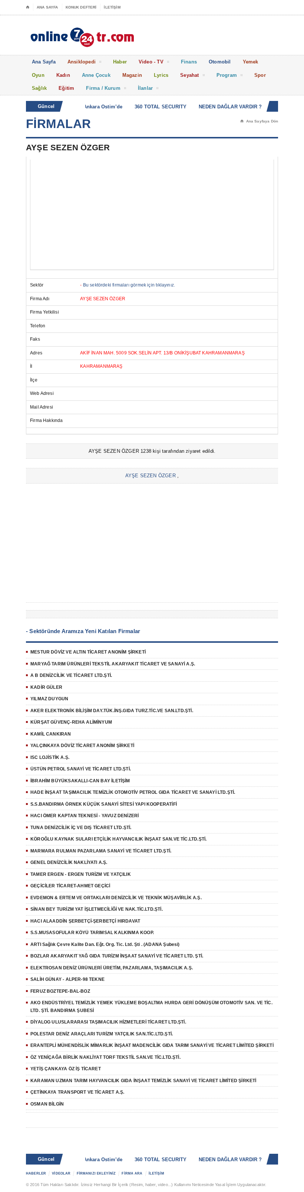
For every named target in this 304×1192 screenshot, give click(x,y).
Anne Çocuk (96, 75)
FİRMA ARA (132, 1173)
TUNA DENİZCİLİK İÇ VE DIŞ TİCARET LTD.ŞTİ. (81, 827)
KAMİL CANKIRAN (50, 734)
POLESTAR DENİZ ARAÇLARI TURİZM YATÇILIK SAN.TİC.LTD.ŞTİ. (101, 1034)
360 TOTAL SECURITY (154, 106)
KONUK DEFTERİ (81, 7)
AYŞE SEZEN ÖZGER (150, 475)
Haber (120, 62)
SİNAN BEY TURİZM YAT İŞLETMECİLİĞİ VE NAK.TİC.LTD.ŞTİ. (96, 909)
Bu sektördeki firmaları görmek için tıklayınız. (129, 285)
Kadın (63, 75)
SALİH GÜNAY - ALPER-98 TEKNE (67, 979)
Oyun (38, 75)
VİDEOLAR (61, 1173)
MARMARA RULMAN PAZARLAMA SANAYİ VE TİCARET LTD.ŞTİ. (100, 851)
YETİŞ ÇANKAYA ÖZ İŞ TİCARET (65, 1068)
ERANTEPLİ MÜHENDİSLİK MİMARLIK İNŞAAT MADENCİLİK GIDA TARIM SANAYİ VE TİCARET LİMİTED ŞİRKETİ (152, 1045)
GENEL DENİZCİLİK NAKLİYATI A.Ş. (69, 862)
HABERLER (36, 1173)
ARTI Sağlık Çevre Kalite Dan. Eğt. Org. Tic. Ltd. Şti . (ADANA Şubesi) (105, 944)
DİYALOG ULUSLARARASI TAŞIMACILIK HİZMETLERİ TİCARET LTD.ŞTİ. (108, 1022)
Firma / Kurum (103, 88)
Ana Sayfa (44, 62)
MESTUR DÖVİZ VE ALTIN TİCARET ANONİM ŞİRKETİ (88, 652)
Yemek (250, 62)
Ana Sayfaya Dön (259, 121)
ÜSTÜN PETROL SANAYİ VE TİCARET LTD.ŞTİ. (80, 769)
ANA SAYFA (47, 7)
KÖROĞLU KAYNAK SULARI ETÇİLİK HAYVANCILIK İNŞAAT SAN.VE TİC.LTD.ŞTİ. (118, 839)
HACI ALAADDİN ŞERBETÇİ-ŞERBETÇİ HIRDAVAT (85, 921)
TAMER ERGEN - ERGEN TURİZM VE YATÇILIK (80, 874)
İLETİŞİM (112, 7)
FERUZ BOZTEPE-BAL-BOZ (60, 991)
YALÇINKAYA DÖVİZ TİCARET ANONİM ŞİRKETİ (82, 745)
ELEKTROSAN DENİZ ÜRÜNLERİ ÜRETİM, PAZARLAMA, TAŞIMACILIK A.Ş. (111, 967)
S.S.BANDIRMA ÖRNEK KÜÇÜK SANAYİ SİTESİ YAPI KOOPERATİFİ (103, 804)
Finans (189, 62)
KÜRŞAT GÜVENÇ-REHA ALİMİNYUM (71, 722)
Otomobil (220, 62)
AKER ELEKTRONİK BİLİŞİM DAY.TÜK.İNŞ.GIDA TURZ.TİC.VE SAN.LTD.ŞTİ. (111, 710)
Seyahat (189, 75)
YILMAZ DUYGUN (49, 698)
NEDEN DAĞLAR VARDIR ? (223, 106)
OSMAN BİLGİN (47, 1104)
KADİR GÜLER (46, 687)
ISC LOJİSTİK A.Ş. (49, 757)
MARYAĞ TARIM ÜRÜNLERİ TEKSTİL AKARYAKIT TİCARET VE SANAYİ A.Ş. (112, 664)
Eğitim (66, 88)
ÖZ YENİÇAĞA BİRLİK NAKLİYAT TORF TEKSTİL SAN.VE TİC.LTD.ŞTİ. (105, 1057)
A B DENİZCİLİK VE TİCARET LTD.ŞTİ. (71, 675)
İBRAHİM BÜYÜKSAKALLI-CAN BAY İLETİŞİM (80, 780)
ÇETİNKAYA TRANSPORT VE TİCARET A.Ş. (77, 1092)
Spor (260, 75)
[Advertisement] (152, 214)
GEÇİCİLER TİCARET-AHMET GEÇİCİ (70, 885)
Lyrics (161, 75)
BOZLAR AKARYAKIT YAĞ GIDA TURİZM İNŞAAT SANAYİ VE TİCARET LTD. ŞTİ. (116, 956)
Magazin (132, 75)
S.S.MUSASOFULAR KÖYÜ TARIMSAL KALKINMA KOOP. (92, 932)
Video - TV (151, 62)
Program (227, 75)
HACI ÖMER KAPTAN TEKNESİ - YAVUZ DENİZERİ (84, 815)
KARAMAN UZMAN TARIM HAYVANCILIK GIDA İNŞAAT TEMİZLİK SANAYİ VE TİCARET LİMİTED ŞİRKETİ (143, 1080)
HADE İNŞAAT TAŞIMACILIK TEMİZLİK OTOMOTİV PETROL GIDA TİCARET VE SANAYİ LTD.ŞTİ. (132, 792)
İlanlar (145, 88)
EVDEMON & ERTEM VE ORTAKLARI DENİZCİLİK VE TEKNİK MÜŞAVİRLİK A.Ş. (116, 897)
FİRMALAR (58, 124)
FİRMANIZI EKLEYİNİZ (96, 1173)
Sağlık (39, 88)
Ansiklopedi (81, 62)
